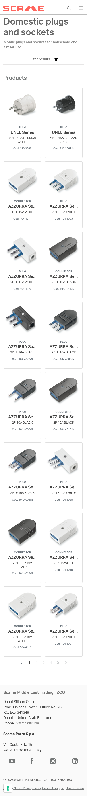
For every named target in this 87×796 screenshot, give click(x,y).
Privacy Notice (13, 788)
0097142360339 (27, 723)
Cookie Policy (51, 788)
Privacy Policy (32, 788)
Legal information (72, 788)
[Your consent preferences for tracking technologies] (8, 788)
